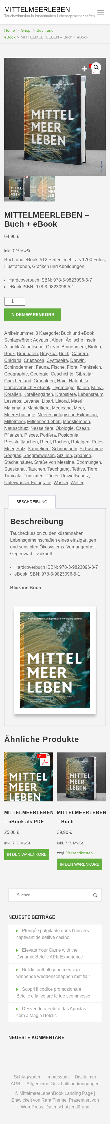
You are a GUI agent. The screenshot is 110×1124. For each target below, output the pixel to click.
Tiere (92, 469)
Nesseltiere (41, 428)
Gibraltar (84, 374)
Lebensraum (90, 394)
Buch (64, 353)
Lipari (47, 401)
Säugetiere (39, 448)
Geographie (16, 374)
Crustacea (34, 360)
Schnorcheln (64, 448)
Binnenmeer (73, 346)
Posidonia (68, 435)
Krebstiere (65, 394)
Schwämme (91, 448)
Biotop (94, 346)
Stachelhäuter (18, 462)
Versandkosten (79, 853)
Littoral (62, 401)
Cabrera (80, 353)
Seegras (12, 455)
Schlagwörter (27, 1076)
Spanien (82, 455)
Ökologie (65, 428)
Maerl (76, 401)
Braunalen (27, 353)
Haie (62, 380)
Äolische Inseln (81, 340)
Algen (57, 340)
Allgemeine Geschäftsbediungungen (63, 1083)
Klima (97, 387)
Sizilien (64, 455)
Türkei (52, 475)
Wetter (77, 482)
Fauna (42, 367)
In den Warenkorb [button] (27, 854)
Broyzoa (48, 353)
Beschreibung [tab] (31, 501)
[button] (96, 67)
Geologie (39, 374)
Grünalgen (44, 380)
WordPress (32, 1106)
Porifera (48, 435)
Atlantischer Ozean (40, 346)
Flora (72, 367)
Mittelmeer (14, 421)
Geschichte (62, 374)
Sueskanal (15, 469)
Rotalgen (80, 441)
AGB (15, 1083)
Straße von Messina (54, 462)
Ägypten (41, 340)
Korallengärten (38, 394)
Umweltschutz (75, 475)
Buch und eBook (77, 333)
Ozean (82, 428)
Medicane (62, 408)
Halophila (78, 380)
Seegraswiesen (39, 455)
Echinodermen (19, 367)
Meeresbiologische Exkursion (67, 414)
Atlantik (11, 346)
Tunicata (12, 475)
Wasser (61, 482)
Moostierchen (76, 421)
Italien (83, 387)
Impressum (58, 1076)
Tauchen (36, 469)
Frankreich (90, 367)
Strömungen (88, 462)
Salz (20, 448)
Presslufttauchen (21, 441)
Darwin (77, 360)
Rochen (61, 441)
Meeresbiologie (19, 414)
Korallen (12, 394)
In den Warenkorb (32, 314)
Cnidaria (12, 360)
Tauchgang (58, 469)
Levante (31, 401)
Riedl (45, 441)
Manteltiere (38, 408)
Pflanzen (13, 435)
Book (9, 353)
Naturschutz (16, 428)
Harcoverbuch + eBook (27, 387)
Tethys (78, 469)
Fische (58, 367)
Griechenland (17, 380)
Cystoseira (57, 360)
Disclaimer (85, 1076)
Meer (79, 408)
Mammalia (14, 408)
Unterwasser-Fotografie (27, 482)
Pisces (31, 435)
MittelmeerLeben (37, 9)
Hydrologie (63, 387)
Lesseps (12, 401)
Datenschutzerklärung (67, 1106)
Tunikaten (33, 475)
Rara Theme (54, 1100)
